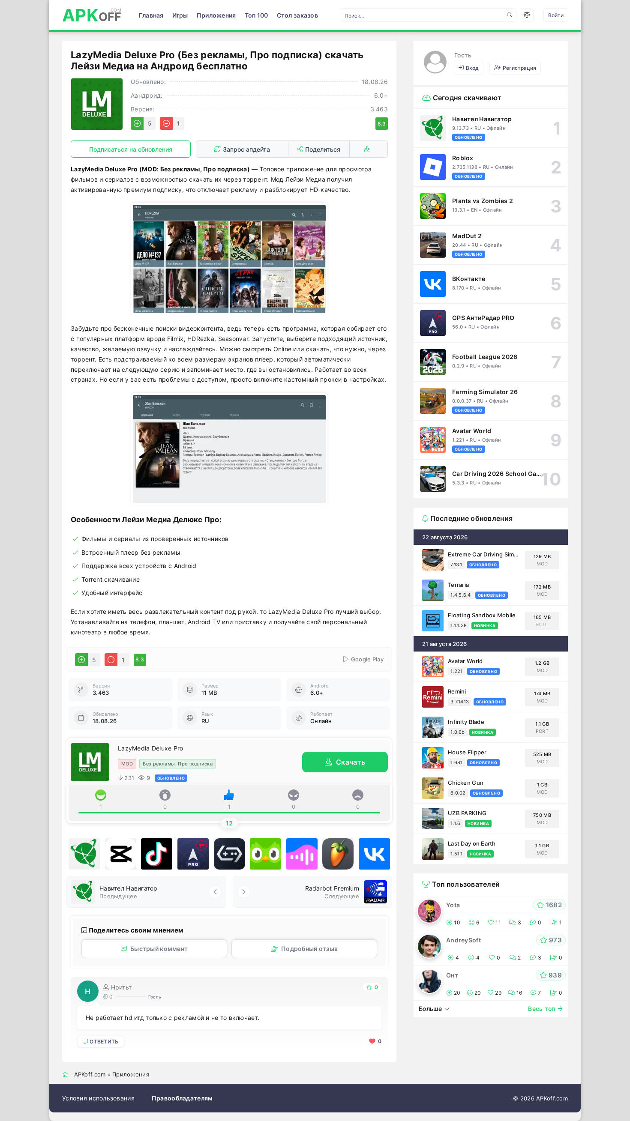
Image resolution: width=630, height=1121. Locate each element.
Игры (180, 15)
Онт (452, 975)
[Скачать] (369, 149)
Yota (453, 905)
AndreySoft (463, 940)
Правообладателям (182, 1098)
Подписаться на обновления (130, 149)
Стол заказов (297, 15)
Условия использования (98, 1098)
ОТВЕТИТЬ (104, 1041)
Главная (151, 15)
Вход (472, 68)
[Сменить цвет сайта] (526, 15)
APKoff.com (90, 1074)
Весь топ (541, 1008)
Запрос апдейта (246, 149)
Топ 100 (256, 15)
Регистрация (519, 68)
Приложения (216, 15)
